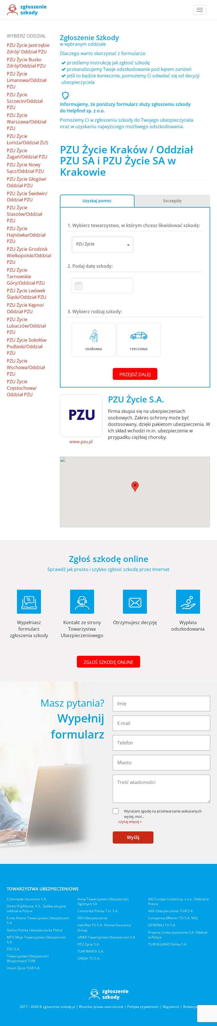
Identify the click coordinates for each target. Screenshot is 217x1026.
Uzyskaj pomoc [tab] (97, 200)
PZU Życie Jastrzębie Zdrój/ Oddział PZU (28, 48)
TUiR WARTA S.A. (90, 951)
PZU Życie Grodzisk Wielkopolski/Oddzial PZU (29, 255)
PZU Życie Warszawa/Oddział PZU (26, 121)
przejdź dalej (135, 374)
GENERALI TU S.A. (162, 925)
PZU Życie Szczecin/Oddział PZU (25, 101)
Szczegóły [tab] (172, 200)
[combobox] (102, 245)
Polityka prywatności (143, 1006)
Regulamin (171, 1006)
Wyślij (133, 837)
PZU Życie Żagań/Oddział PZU (27, 153)
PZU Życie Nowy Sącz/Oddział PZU (25, 168)
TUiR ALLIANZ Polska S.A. (167, 944)
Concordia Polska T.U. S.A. (97, 911)
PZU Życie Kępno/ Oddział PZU (25, 308)
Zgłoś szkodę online (108, 662)
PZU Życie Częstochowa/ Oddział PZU (22, 388)
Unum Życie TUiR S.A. (23, 968)
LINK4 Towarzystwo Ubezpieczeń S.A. (106, 937)
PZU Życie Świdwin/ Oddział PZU (27, 196)
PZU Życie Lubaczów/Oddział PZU (26, 326)
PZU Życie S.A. (88, 944)
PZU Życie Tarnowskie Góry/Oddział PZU (26, 276)
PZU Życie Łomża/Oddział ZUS (27, 139)
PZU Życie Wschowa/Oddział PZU (26, 367)
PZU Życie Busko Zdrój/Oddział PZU (26, 62)
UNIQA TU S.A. (88, 958)
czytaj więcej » (130, 821)
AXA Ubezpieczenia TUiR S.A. (171, 911)
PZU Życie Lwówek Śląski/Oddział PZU (26, 293)
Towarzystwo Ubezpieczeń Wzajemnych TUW (28, 958)
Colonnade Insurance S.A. (27, 899)
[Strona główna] (27, 10)
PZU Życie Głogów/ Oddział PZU (26, 182)
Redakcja (190, 1006)
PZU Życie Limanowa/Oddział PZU (26, 80)
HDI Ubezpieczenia (92, 918)
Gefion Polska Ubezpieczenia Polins (34, 930)
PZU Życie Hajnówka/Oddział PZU (26, 235)
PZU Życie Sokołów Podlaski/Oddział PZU (26, 346)
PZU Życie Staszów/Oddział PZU (24, 214)
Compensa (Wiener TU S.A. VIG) (173, 918)
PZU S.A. (13, 949)
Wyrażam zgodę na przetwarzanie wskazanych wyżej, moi (163, 814)
